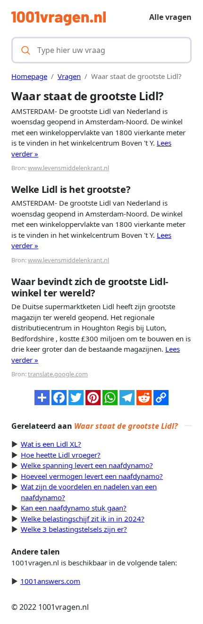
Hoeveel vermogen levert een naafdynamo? (92, 476)
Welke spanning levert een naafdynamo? (87, 465)
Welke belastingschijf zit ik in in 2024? (82, 518)
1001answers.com (50, 581)
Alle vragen (170, 17)
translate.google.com (58, 374)
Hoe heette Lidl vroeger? (61, 454)
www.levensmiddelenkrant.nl (68, 168)
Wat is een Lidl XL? (51, 444)
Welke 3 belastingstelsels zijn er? (74, 529)
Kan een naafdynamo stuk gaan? (74, 507)
